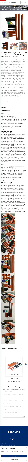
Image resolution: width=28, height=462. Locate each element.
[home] (10, 2)
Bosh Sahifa (5, 9)
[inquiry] (26, 364)
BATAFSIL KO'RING (14, 374)
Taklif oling (5, 101)
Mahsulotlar (13, 9)
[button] (2, 26)
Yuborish (14, 421)
